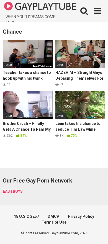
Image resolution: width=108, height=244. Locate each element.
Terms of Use (54, 222)
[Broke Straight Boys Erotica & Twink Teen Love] (40, 7)
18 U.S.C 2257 (26, 216)
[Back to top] (97, 232)
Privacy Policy (81, 216)
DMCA (53, 216)
